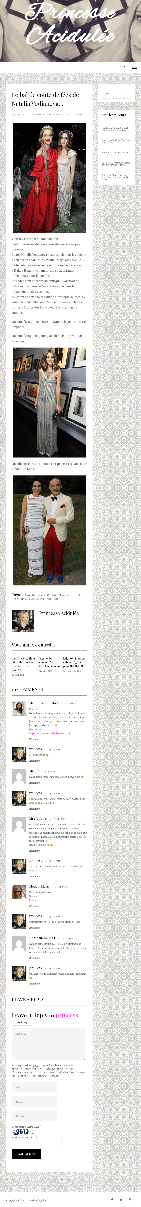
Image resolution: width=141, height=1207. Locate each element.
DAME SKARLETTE (43, 938)
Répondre (34, 739)
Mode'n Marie (39, 886)
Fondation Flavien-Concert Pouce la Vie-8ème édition (115, 128)
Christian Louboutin (60, 595)
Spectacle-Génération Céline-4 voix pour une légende (116, 163)
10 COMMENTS (75, 114)
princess (35, 749)
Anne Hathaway (34, 595)
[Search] (125, 93)
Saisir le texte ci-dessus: (25, 1137)
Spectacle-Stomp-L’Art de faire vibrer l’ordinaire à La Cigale (115, 177)
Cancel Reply (21, 1022)
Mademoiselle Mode (44, 703)
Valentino (52, 598)
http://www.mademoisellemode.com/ (49, 733)
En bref (60, 114)
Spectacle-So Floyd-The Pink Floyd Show (116, 141)
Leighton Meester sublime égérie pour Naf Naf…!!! (74, 662)
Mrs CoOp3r (38, 818)
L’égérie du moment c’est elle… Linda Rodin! (48, 662)
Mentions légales (36, 1200)
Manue (34, 771)
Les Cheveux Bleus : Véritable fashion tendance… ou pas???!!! (23, 664)
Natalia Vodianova (32, 598)
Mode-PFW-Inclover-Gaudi (115, 152)
